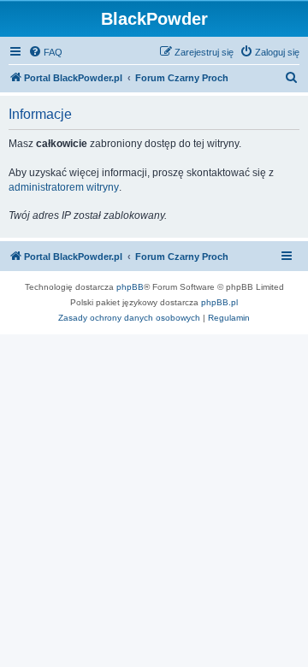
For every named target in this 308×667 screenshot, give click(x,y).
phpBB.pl (219, 302)
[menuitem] (45, 52)
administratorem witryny (64, 187)
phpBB (130, 287)
